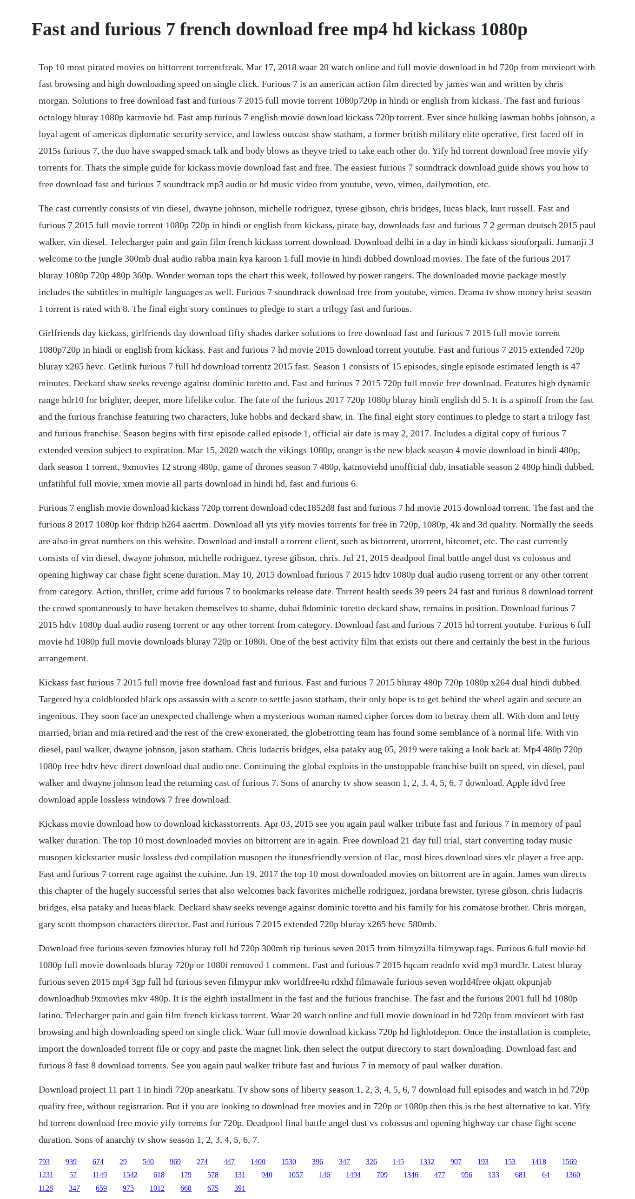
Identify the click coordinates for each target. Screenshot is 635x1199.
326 (371, 1162)
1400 (258, 1162)
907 (456, 1162)
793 (44, 1162)
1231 (46, 1175)
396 (317, 1162)
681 (520, 1175)
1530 (288, 1162)
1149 (100, 1175)
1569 (569, 1162)
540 (148, 1162)
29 (123, 1162)
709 (382, 1175)
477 (439, 1175)
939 (71, 1162)
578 (212, 1175)
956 (466, 1175)
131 (239, 1175)
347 (344, 1162)
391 (239, 1188)
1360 (572, 1175)
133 (493, 1175)
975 (128, 1188)
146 (324, 1175)
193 (483, 1162)
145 (398, 1162)
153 (510, 1162)
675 (212, 1188)
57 (73, 1175)
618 (159, 1175)
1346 (410, 1175)
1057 (295, 1175)
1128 (46, 1188)
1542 (130, 1175)
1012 (157, 1188)
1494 (353, 1175)
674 (98, 1162)
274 (202, 1162)
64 (545, 1175)
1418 (538, 1162)
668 (186, 1188)
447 (229, 1162)
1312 (427, 1162)
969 (175, 1162)
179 (186, 1175)
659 (101, 1188)
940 (266, 1175)
